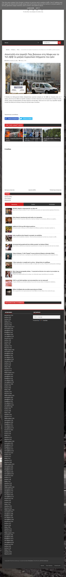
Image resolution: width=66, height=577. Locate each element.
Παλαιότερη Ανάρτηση (55, 190)
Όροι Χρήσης (8, 198)
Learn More (30, 8)
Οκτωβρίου (7, 334)
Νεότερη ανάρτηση (9, 190)
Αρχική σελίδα (32, 190)
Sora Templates (29, 560)
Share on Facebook (13, 118)
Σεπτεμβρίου (7, 336)
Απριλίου (6, 323)
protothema (15, 114)
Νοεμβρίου (7, 332)
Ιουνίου (6, 319)
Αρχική (42, 565)
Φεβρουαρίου (8, 326)
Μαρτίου (6, 324)
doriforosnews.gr (44, 560)
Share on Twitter (27, 118)
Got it (38, 8)
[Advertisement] (33, 26)
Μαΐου (6, 321)
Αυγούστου (7, 315)
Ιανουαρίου (7, 328)
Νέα (25, 60)
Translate (45, 320)
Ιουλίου (6, 317)
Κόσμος (22, 60)
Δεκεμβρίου (7, 330)
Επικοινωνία (8, 200)
